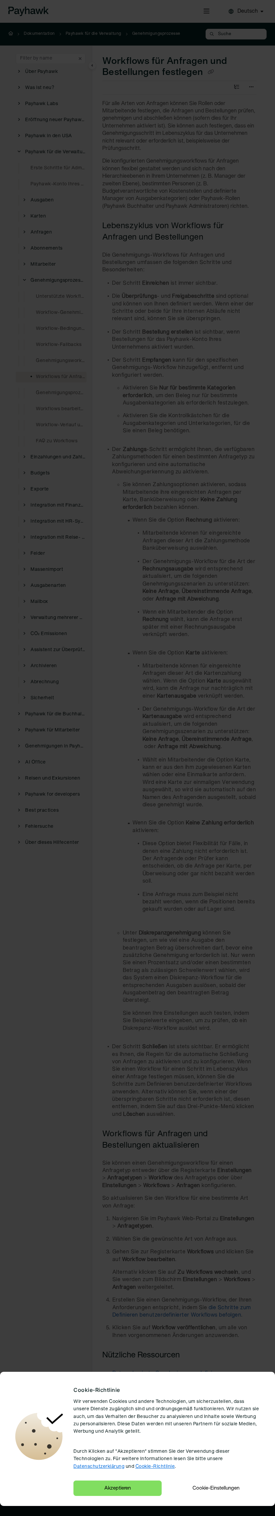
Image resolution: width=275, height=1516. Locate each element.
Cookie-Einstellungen (215, 1488)
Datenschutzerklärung (98, 1466)
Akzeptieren (117, 1488)
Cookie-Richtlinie (155, 1466)
